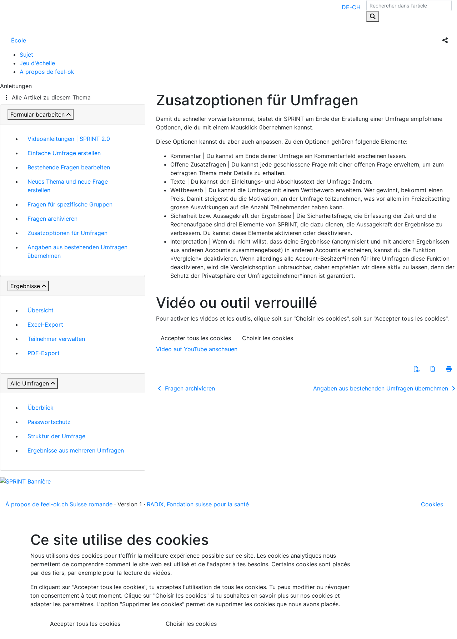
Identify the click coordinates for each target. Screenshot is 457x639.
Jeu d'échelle (37, 63)
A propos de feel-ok (47, 71)
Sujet (26, 54)
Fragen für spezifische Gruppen (69, 204)
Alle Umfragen (29, 383)
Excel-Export (45, 324)
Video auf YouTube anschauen (196, 349)
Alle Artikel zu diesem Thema (51, 97)
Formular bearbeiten (37, 114)
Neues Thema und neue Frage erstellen (67, 186)
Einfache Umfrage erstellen (64, 153)
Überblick (40, 407)
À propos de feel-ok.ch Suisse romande (58, 504)
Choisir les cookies (267, 338)
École (18, 40)
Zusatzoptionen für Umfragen (67, 232)
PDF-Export (43, 353)
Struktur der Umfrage (56, 436)
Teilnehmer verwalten (56, 338)
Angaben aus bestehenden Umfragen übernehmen (77, 251)
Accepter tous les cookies (196, 338)
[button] (416, 368)
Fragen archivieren (52, 218)
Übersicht (40, 310)
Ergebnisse (25, 286)
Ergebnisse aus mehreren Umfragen (75, 450)
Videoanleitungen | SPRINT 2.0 (68, 138)
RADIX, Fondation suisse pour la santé (198, 504)
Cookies (432, 504)
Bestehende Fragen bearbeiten (68, 167)
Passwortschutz (49, 421)
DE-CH (351, 7)
